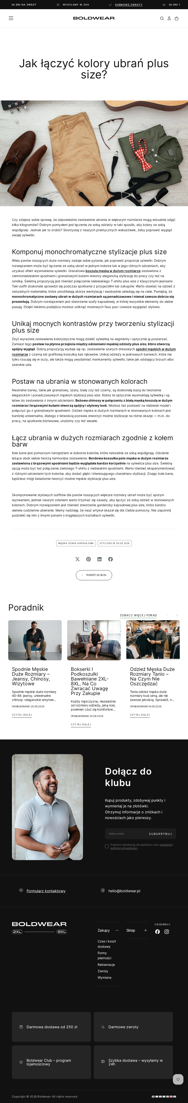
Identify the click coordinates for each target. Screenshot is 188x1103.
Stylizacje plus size (115, 543)
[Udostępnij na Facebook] (110, 559)
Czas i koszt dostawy (107, 943)
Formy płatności (104, 955)
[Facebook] (157, 931)
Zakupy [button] (104, 930)
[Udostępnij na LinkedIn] (99, 559)
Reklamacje (106, 965)
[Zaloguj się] (169, 19)
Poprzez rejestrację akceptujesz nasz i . (142, 846)
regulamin (166, 844)
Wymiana (104, 977)
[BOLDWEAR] (39, 928)
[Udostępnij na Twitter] (77, 559)
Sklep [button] (130, 930)
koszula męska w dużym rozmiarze (113, 271)
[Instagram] (166, 931)
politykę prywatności (124, 848)
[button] (11, 18)
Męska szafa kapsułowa (76, 543)
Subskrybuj (160, 834)
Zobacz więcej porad (138, 615)
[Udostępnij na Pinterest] (88, 559)
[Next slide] (177, 615)
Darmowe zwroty (107, 4)
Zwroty (103, 971)
